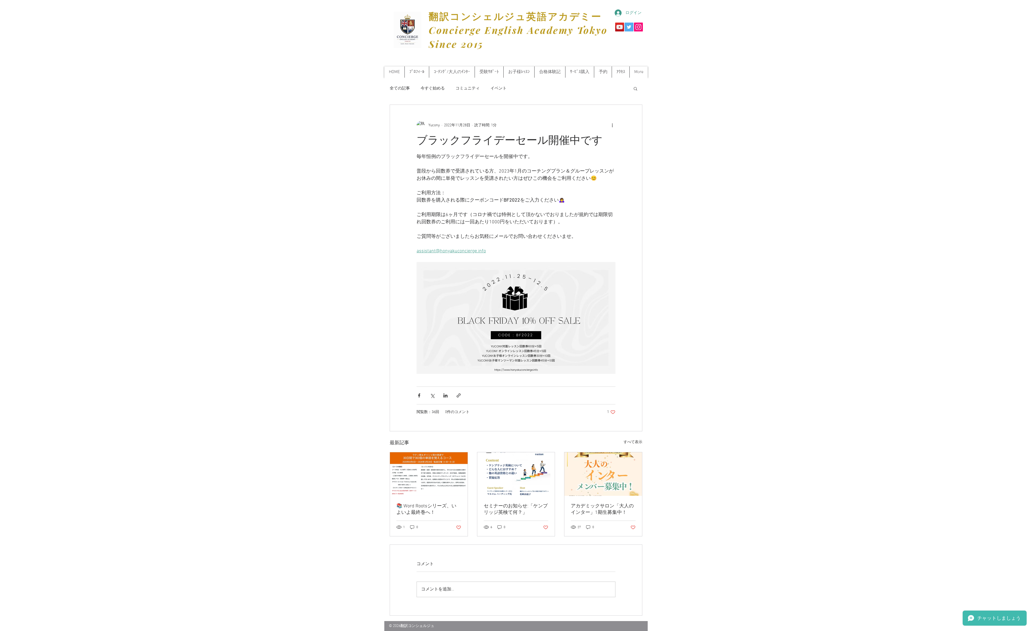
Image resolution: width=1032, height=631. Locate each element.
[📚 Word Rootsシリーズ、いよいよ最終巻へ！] (429, 474)
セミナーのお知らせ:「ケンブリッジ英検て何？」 (516, 509)
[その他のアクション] (612, 125)
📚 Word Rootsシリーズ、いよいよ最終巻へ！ (426, 509)
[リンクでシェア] (458, 395)
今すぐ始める (433, 88)
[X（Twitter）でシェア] (432, 395)
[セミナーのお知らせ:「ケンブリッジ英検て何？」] (516, 474)
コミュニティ (468, 88)
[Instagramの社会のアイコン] (638, 27)
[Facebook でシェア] (419, 395)
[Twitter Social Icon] (629, 27)
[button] (635, 88)
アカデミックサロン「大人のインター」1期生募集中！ (602, 509)
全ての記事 (400, 88)
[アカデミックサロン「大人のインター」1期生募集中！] (603, 474)
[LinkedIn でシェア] (445, 395)
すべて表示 (633, 442)
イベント (498, 88)
